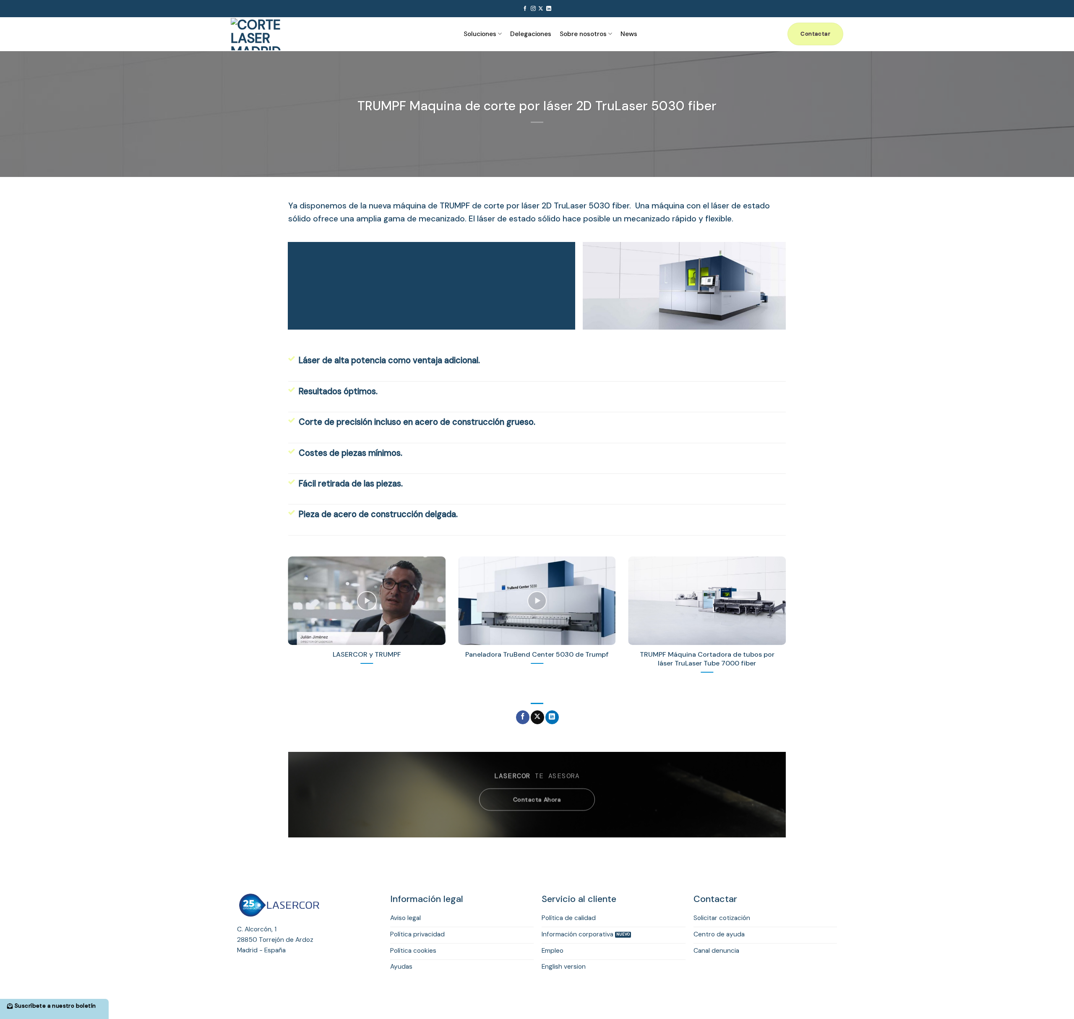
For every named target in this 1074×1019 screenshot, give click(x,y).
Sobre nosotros (583, 34)
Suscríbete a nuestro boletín (54, 1005)
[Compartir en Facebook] (522, 717)
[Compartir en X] (537, 717)
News (628, 34)
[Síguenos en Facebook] (525, 8)
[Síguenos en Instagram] (533, 8)
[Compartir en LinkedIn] (552, 717)
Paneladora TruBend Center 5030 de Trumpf (537, 654)
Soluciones (480, 34)
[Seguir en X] (540, 8)
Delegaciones (530, 34)
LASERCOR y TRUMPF (367, 654)
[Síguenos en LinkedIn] (548, 8)
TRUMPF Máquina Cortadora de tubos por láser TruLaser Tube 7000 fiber (707, 659)
